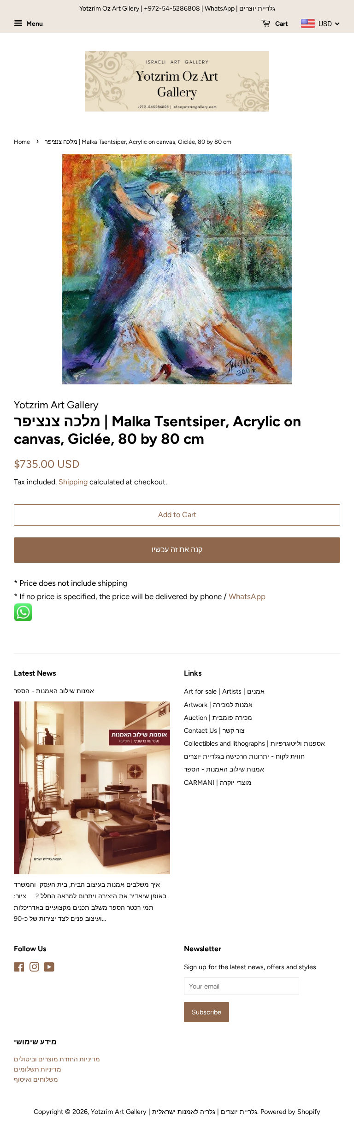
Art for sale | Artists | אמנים (224, 691)
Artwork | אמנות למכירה (218, 705)
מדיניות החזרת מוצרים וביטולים (57, 1059)
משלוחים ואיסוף (36, 1079)
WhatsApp (248, 596)
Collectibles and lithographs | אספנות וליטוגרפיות (254, 743)
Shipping (73, 481)
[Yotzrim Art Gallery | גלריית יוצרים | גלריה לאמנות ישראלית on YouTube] (49, 969)
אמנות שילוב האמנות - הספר (54, 691)
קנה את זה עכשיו (177, 549)
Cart (281, 24)
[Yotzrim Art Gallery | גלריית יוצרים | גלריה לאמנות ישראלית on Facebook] (19, 969)
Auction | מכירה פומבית (218, 717)
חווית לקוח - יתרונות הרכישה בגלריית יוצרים (244, 756)
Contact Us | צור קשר (214, 730)
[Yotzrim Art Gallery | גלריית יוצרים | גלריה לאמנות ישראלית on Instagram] (34, 969)
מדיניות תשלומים (37, 1069)
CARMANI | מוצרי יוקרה (218, 782)
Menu (34, 24)
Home (22, 141)
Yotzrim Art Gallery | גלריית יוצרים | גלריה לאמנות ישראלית (174, 1111)
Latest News (35, 673)
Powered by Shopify (290, 1111)
